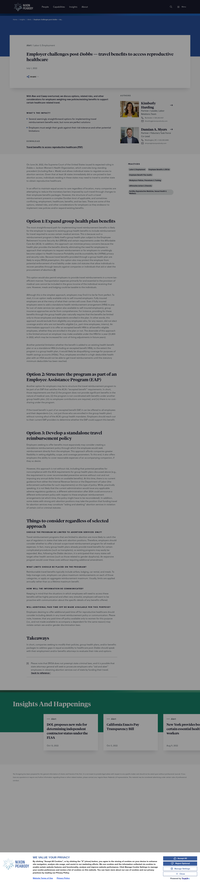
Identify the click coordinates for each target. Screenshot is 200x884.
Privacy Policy (63, 878)
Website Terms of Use (43, 878)
